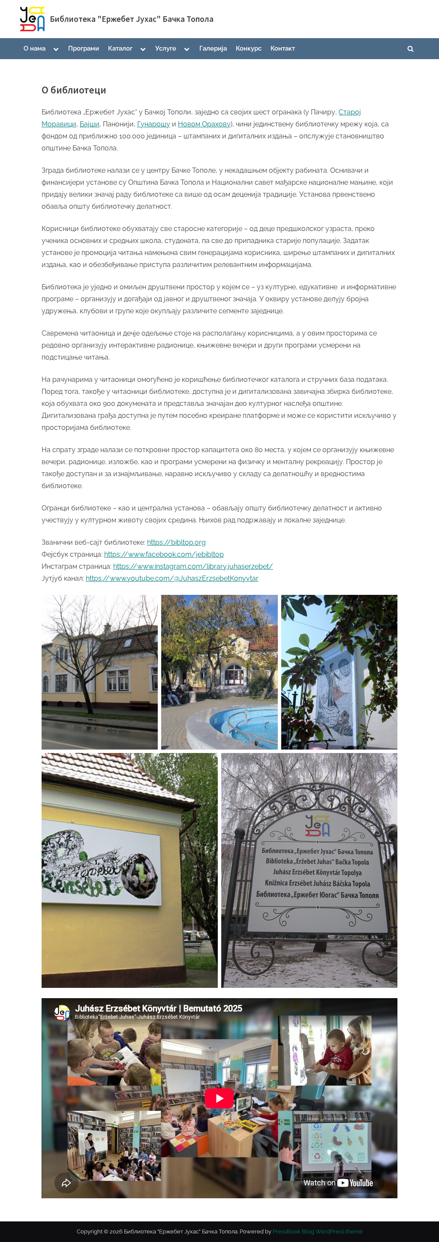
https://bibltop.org (176, 542)
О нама (34, 48)
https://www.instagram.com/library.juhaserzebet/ (193, 566)
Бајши (89, 124)
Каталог (120, 48)
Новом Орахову (204, 124)
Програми (83, 48)
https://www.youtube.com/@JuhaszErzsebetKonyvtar (172, 578)
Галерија (213, 48)
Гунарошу (153, 124)
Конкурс (249, 48)
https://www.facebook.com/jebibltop (164, 554)
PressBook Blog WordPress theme (318, 1231)
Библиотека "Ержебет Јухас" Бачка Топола (131, 19)
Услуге (165, 48)
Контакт (283, 48)
